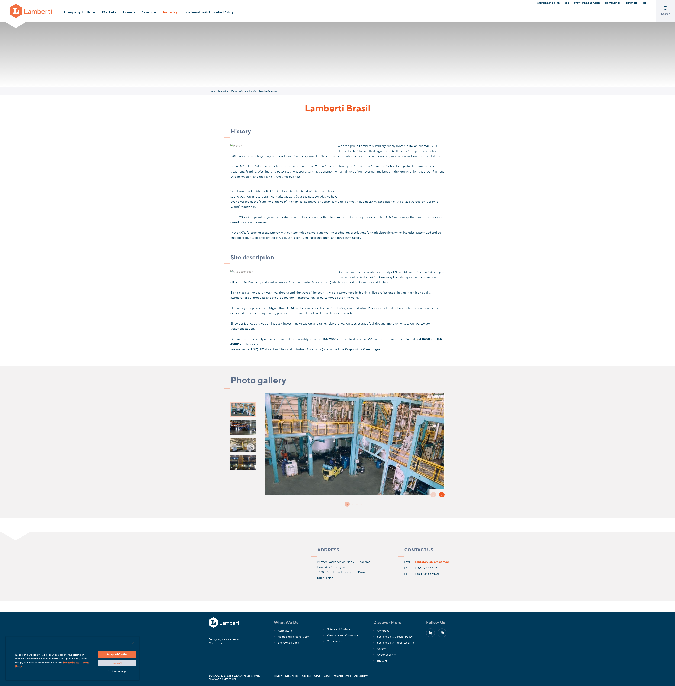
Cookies (306, 675)
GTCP (327, 675)
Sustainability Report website (395, 643)
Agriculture (285, 631)
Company (383, 631)
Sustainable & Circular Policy (209, 12)
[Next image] (442, 494)
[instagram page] (442, 632)
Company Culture (79, 12)
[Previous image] (433, 494)
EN (644, 3)
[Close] (133, 643)
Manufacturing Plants (243, 91)
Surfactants (334, 641)
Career (381, 649)
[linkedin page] (430, 632)
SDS (567, 3)
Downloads (612, 3)
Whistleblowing (342, 675)
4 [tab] (361, 504)
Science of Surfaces (339, 629)
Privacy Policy (71, 662)
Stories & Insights (548, 3)
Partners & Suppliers (587, 3)
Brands (129, 12)
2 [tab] (352, 504)
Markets (109, 12)
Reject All (117, 663)
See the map (325, 578)
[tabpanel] (355, 445)
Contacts (631, 3)
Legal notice (291, 675)
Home (212, 91)
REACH (382, 661)
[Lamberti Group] (31, 11)
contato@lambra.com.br (432, 562)
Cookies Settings (117, 671)
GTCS (317, 675)
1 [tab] (347, 504)
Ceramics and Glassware (342, 635)
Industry (170, 12)
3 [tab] (357, 504)
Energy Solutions (288, 643)
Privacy (278, 675)
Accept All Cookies (117, 654)
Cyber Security (386, 655)
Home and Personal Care (293, 637)
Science (149, 12)
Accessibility (361, 675)
